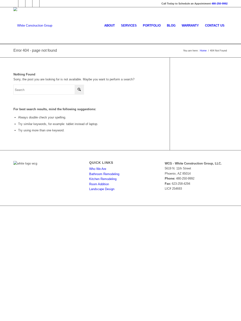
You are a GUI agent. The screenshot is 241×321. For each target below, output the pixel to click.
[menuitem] (109, 25)
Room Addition (99, 184)
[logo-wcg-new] (32, 25)
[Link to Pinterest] (28, 3)
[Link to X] (21, 3)
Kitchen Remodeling (102, 179)
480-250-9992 (220, 3)
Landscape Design (101, 189)
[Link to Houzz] (43, 3)
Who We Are (97, 169)
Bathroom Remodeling (104, 174)
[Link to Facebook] (14, 3)
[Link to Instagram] (35, 3)
